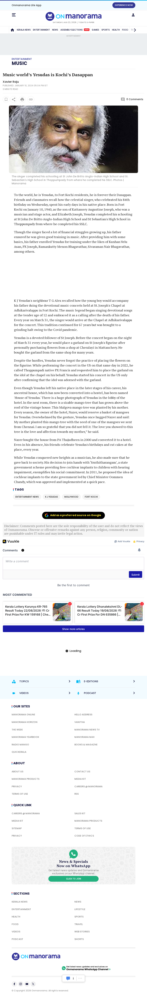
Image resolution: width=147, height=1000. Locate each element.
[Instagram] (20, 984)
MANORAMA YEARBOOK (25, 737)
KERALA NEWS (24, 29)
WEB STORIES (82, 931)
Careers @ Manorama (88, 786)
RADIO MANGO (20, 744)
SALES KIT (79, 813)
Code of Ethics (84, 835)
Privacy (17, 786)
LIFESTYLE (79, 909)
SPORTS (105, 29)
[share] (13, 99)
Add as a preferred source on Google (75, 515)
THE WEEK (17, 729)
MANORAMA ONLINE (23, 714)
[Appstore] (48, 968)
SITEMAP (17, 828)
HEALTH (116, 29)
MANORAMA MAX (84, 737)
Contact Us (82, 771)
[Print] (22, 99)
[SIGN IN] (133, 15)
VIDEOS (16, 931)
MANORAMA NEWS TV (87, 729)
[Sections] (14, 15)
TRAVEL (78, 924)
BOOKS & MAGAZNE (86, 744)
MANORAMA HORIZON (24, 722)
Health (16, 916)
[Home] (12, 29)
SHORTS (79, 939)
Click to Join (73, 879)
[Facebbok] (14, 984)
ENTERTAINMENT (41, 29)
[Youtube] (27, 984)
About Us (17, 771)
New (87, 29)
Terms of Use (20, 794)
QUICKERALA (19, 752)
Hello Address (83, 714)
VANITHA (79, 722)
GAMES (95, 29)
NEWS (55, 29)
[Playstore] (23, 968)
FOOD (15, 924)
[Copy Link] (30, 99)
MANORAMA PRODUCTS (25, 779)
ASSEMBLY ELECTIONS (74, 29)
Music (19, 63)
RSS (76, 794)
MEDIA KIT (80, 779)
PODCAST (17, 939)
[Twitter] (33, 984)
